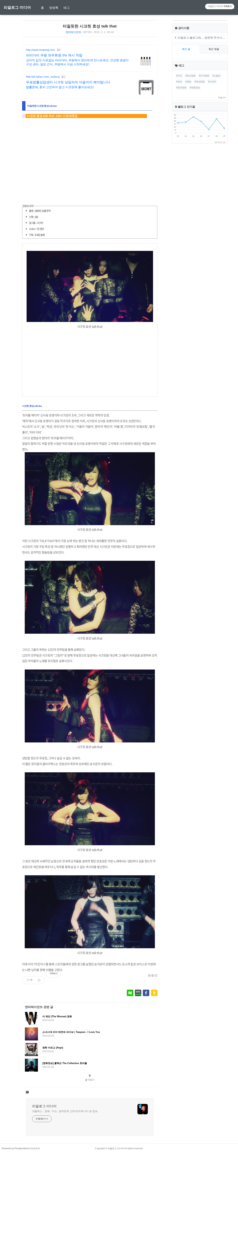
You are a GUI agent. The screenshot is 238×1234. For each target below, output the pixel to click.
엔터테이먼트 (73, 32)
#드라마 (212, 81)
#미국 (179, 75)
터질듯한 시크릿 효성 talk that (90, 26)
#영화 (188, 81)
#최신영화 (190, 75)
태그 (67, 7)
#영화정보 (195, 87)
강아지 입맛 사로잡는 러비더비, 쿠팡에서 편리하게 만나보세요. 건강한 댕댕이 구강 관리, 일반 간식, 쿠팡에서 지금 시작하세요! (77, 62)
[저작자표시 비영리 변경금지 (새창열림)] (152, 975)
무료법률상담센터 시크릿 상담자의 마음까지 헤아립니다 (68, 82)
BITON (87, 32)
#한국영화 (181, 87)
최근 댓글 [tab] (214, 49)
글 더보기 (89, 1079)
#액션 (179, 81)
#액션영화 (199, 81)
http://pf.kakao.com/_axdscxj (43, 76)
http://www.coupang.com (40, 49)
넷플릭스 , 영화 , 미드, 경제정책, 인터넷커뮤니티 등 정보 (65, 1111)
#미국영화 (204, 75)
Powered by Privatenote (14, 1148)
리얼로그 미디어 (17, 7)
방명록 (53, 7)
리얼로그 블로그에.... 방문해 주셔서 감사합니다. (207, 37)
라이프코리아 (33, 1148)
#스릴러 (217, 75)
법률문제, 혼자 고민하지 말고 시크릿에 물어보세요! (60, 87)
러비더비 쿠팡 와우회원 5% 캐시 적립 (54, 55)
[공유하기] (39, 980)
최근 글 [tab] (186, 49)
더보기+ (222, 97)
